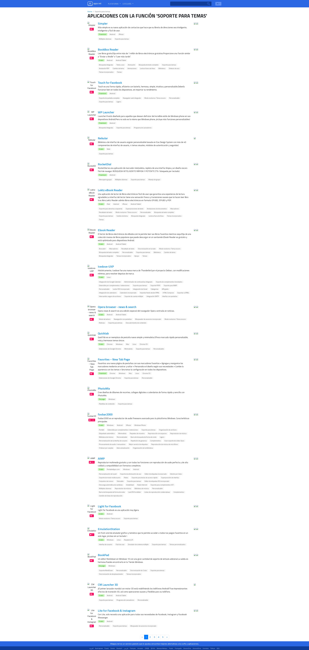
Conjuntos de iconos (106, 481)
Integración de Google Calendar (110, 282)
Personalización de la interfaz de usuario (113, 440)
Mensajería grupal (105, 179)
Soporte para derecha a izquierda (110, 208)
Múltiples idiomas (105, 39)
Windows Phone (140, 425)
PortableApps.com (113, 469)
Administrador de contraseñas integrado (138, 282)
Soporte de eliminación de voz (130, 474)
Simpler (103, 23)
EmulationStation (109, 529)
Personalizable (174, 98)
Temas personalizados (177, 544)
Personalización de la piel (108, 474)
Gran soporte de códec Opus (174, 440)
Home (90, 11)
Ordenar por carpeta (106, 448)
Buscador (102, 248)
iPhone (121, 34)
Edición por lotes (176, 474)
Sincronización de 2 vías (138, 570)
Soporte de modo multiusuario (109, 477)
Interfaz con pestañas (169, 296)
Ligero (119, 101)
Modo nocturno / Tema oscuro (155, 98)
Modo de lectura (104, 319)
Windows (119, 344)
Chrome (109, 344)
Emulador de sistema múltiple (138, 544)
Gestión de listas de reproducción (110, 496)
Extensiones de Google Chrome (110, 349)
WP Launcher (106, 112)
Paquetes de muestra (137, 433)
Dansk (112, 648)
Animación (131, 65)
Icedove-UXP (106, 266)
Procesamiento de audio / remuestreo (112, 444)
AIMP (101, 458)
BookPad (103, 555)
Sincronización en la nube (147, 248)
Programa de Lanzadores (142, 127)
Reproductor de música (178, 433)
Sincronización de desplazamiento (111, 574)
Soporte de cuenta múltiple (134, 296)
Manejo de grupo (154, 179)
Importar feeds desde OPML (149, 293)
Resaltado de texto (105, 212)
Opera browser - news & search (117, 307)
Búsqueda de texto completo (148, 65)
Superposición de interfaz (170, 477)
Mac (127, 344)
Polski (171, 648)
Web (108, 149)
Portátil (101, 430)
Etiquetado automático (107, 433)
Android (112, 34)
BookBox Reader (108, 49)
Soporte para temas (122, 39)
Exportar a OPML (183, 293)
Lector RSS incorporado (121, 289)
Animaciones (132, 68)
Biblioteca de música (106, 437)
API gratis (165, 289)
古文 (218, 648)
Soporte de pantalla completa (109, 98)
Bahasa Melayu (162, 648)
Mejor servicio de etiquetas (138, 444)
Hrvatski (140, 648)
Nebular (103, 138)
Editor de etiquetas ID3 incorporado (157, 481)
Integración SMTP (153, 296)
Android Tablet (121, 60)
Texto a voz (120, 65)
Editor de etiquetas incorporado (156, 474)
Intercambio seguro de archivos (110, 296)
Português (178, 648)
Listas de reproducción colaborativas (157, 492)
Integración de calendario (107, 293)
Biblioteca (161, 68)
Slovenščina (197, 648)
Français (133, 648)
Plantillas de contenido (107, 404)
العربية (91, 648)
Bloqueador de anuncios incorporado (148, 319)
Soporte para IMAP (170, 285)
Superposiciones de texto (134, 208)
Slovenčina (187, 648)
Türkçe (212, 648)
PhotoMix (104, 388)
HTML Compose (168, 293)
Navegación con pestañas (123, 319)
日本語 (147, 648)
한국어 (153, 648)
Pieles (126, 477)
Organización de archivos (168, 430)
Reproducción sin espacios (157, 433)
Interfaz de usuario (105, 544)
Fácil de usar (120, 544)
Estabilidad (130, 485)
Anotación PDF (104, 68)
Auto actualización (123, 448)
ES (218, 4)
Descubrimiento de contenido (136, 323)
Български (99, 648)
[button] (114, 3)
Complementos (155, 440)
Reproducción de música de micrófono (164, 444)
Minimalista (128, 349)
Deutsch (119, 648)
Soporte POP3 (155, 285)
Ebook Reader (106, 230)
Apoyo (136, 256)
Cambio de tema (118, 68)
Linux (108, 277)
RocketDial (104, 164)
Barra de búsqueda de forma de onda (143, 437)
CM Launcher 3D (108, 584)
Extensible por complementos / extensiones (114, 285)
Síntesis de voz (174, 68)
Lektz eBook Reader (110, 190)
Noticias (102, 323)
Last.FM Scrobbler (134, 492)
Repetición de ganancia (139, 440)
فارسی (126, 648)
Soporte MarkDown (106, 570)
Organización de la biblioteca (143, 448)
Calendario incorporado (128, 293)
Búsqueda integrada (106, 65)
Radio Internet (142, 485)
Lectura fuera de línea (147, 68)
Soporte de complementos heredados (169, 282)
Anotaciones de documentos (157, 208)
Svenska (206, 648)
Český (106, 648)
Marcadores (174, 208)
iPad (108, 204)
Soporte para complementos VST (162, 485)
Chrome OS (144, 344)
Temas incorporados (106, 72)
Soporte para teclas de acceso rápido (145, 477)
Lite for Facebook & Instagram (116, 610)
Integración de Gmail (140, 289)
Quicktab (103, 333)
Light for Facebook (109, 506)
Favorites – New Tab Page (114, 359)
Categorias (154, 289)
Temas (119, 72)
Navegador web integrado (132, 98)
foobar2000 (105, 414)
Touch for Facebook (110, 82)
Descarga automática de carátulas (111, 485)
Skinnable (120, 481)
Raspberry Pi (128, 540)
